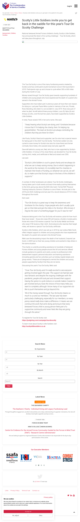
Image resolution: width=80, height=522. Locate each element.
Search (40, 378)
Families (5, 35)
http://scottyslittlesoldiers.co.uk (33, 326)
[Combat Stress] (67, 458)
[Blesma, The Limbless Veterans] (54, 458)
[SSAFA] (12, 458)
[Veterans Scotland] (40, 458)
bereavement (6, 33)
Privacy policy (48, 497)
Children (13, 33)
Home (11, 13)
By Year (40, 364)
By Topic (40, 356)
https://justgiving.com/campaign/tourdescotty (39, 320)
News (16, 13)
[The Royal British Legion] (26, 458)
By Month (40, 370)
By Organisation (40, 349)
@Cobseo (37, 481)
